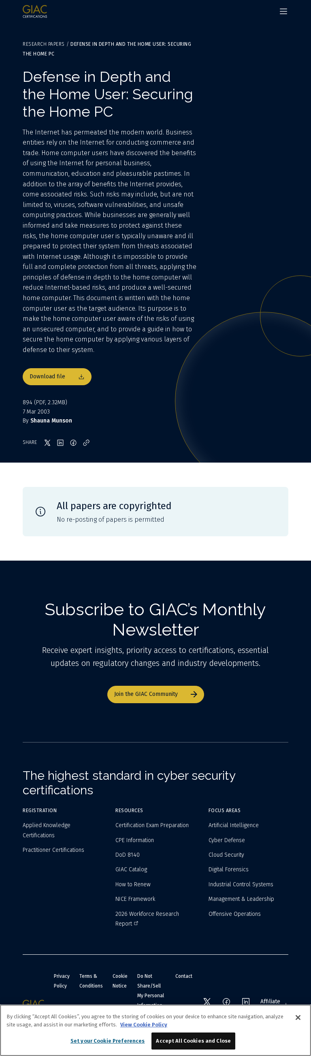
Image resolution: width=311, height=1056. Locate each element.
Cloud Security (226, 854)
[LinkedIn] (246, 1002)
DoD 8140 (127, 854)
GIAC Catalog (131, 869)
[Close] (298, 1017)
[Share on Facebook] (73, 443)
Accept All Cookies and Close (193, 1041)
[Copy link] (86, 443)
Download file (47, 376)
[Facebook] (226, 1002)
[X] (207, 1002)
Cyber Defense (227, 840)
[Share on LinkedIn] (60, 443)
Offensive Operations (235, 914)
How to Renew (133, 884)
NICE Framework (135, 899)
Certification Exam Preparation (152, 825)
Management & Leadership (241, 899)
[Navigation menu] (283, 11)
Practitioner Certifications (53, 850)
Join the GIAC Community (146, 694)
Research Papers (44, 44)
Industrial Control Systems (241, 884)
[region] (155, 1030)
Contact (183, 976)
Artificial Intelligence (234, 825)
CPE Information (134, 840)
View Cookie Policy (143, 1025)
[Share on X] (47, 443)
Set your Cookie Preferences (107, 1041)
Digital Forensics (229, 869)
